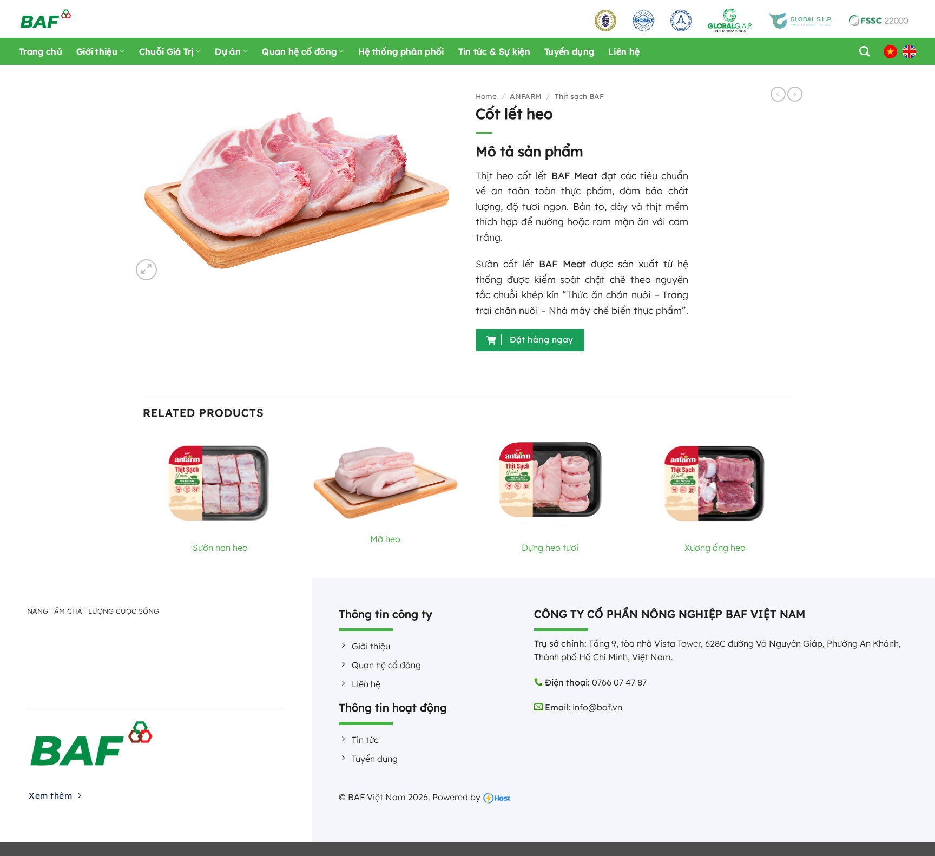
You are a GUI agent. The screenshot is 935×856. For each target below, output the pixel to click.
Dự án (228, 51)
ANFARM (526, 96)
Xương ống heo (715, 547)
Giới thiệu (96, 51)
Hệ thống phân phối (401, 51)
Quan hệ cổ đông (299, 51)
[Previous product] (794, 94)
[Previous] (143, 504)
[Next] (791, 504)
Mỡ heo (385, 539)
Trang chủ (40, 51)
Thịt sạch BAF (579, 96)
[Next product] (778, 94)
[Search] (862, 51)
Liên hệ (624, 51)
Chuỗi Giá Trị (166, 51)
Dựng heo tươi (550, 547)
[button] (146, 269)
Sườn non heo (220, 547)
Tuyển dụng (569, 51)
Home (486, 96)
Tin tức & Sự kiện (494, 51)
